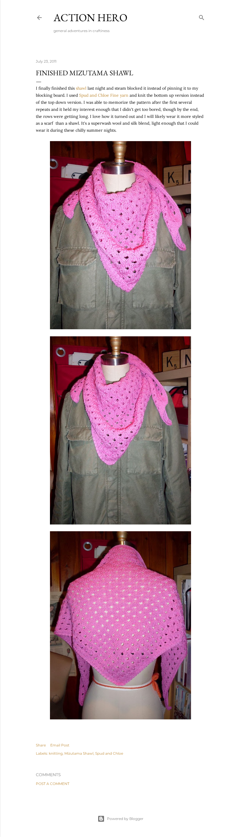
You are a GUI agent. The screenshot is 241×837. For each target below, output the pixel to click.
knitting (56, 753)
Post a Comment (52, 783)
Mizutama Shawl (78, 753)
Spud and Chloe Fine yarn (103, 95)
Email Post (59, 745)
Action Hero (90, 17)
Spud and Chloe (109, 753)
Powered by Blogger (125, 818)
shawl (81, 88)
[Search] (201, 16)
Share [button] (41, 745)
